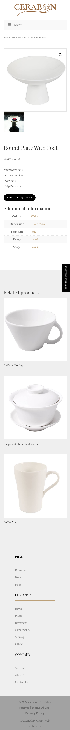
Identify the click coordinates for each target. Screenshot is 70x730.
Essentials (16, 37)
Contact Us (21, 682)
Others (19, 644)
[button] (60, 54)
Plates (18, 616)
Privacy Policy (35, 713)
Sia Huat (20, 668)
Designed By (28, 721)
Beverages (21, 623)
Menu (18, 24)
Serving (19, 637)
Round (34, 247)
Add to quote (19, 197)
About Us (20, 675)
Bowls (18, 609)
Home (7, 37)
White (34, 216)
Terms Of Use (40, 708)
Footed (34, 239)
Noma (18, 577)
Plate (33, 232)
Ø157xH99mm (38, 224)
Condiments (22, 630)
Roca (18, 585)
